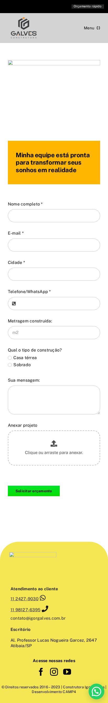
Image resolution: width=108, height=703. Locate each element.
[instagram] (54, 672)
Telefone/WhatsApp (29, 291)
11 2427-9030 (24, 598)
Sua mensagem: (24, 380)
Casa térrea (25, 357)
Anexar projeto (22, 425)
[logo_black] (23, 17)
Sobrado (22, 364)
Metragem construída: (30, 320)
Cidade (16, 262)
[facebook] (41, 672)
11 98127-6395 (25, 609)
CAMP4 (69, 692)
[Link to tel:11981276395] (45, 608)
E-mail (16, 233)
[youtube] (67, 672)
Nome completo (25, 204)
